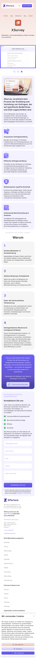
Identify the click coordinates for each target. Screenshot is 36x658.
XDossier (7, 559)
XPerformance (8, 563)
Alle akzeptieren (19, 653)
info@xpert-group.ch (9, 533)
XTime (6, 546)
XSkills (6, 567)
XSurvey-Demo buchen (20, 384)
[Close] (33, 616)
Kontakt (31, 16)
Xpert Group (8, 513)
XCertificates (8, 580)
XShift (6, 555)
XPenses (6, 602)
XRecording (7, 551)
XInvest (6, 589)
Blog (25, 16)
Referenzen (18, 16)
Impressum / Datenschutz (24, 493)
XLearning (7, 572)
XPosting (7, 606)
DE (19, 5)
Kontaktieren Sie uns (18, 485)
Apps (11, 16)
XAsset (6, 594)
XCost (6, 598)
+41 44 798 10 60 (8, 530)
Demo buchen (27, 5)
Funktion (5, 16)
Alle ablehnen (19, 644)
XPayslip (6, 542)
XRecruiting (7, 576)
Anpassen (19, 649)
